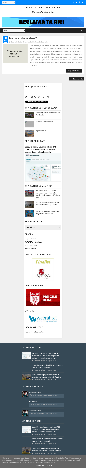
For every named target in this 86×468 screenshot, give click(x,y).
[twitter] (76, 2)
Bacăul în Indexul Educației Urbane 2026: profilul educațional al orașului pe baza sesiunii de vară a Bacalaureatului (41, 149)
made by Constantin (41, 42)
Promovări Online (31, 245)
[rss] (82, 2)
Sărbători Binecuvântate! (44, 122)
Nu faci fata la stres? (23, 38)
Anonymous (33, 401)
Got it (49, 466)
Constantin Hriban (35, 392)
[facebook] (74, 2)
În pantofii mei (41, 131)
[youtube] (79, 2)
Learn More (40, 466)
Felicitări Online (30, 248)
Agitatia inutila (29, 42)
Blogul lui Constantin (43, 7)
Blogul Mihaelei (30, 239)
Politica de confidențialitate (34, 332)
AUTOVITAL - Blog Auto (33, 242)
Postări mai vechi (77, 79)
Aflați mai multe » (74, 71)
